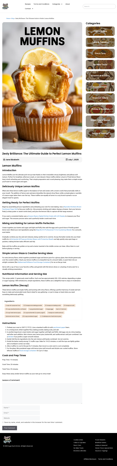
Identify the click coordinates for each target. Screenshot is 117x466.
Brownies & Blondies (80, 451)
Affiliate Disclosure (90, 459)
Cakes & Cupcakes (80, 442)
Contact (28, 9)
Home (8, 18)
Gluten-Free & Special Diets (104, 448)
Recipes (28, 4)
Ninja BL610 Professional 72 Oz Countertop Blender (54, 230)
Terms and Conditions (41, 4)
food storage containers (28, 351)
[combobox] (99, 6)
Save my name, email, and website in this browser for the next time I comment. (33, 422)
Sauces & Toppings (101, 451)
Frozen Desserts (100, 440)
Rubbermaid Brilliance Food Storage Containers (34, 262)
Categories (56, 4)
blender (10, 337)
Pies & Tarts (77, 445)
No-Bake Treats (78, 448)
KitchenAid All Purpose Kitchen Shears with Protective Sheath (32, 239)
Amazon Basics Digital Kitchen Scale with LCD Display (46, 216)
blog (12, 18)
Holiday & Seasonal (101, 445)
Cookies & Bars (78, 440)
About (67, 4)
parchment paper (59, 327)
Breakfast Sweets (100, 442)
